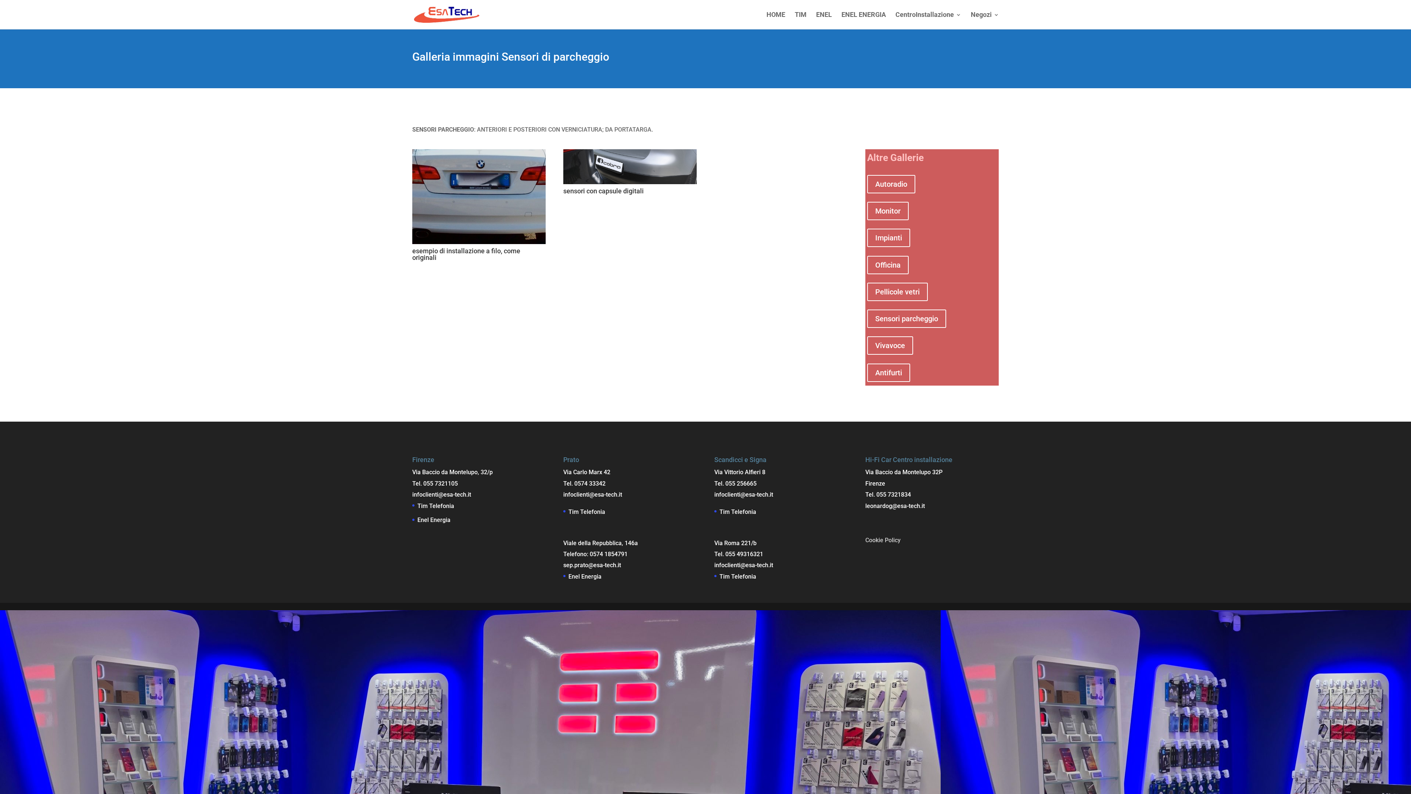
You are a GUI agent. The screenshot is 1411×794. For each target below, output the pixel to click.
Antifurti (888, 372)
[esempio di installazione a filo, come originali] (479, 242)
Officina (888, 265)
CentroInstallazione (924, 15)
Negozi (981, 15)
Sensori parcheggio (906, 318)
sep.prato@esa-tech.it (592, 565)
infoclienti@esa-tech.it (441, 494)
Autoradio (891, 184)
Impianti (888, 237)
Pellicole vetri (897, 291)
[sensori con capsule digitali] (630, 182)
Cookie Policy (883, 540)
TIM (801, 15)
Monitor (888, 211)
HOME (775, 15)
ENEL (824, 15)
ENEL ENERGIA (863, 15)
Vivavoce (890, 345)
